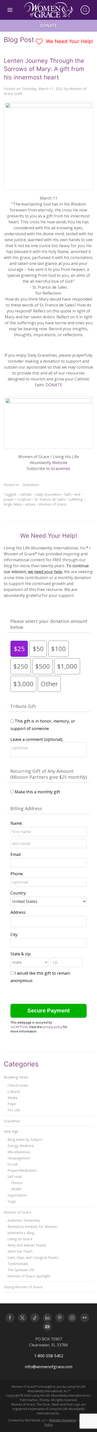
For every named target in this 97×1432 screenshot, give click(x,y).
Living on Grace (19, 1239)
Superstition (17, 1195)
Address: (18, 912)
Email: (15, 854)
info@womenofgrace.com (48, 1366)
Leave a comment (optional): (36, 739)
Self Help (14, 1176)
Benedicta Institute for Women (32, 1226)
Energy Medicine (20, 1145)
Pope (11, 1104)
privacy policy (52, 1027)
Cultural (13, 1091)
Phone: (16, 873)
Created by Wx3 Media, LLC (27, 1420)
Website (59, 462)
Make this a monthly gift (37, 792)
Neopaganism (18, 1158)
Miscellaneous (18, 1152)
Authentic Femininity (23, 1220)
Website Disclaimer (62, 1420)
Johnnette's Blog (20, 1232)
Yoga (11, 1201)
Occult (12, 1164)
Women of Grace (52, 504)
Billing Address (26, 808)
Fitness (17, 1182)
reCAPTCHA (19, 1027)
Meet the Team (20, 1251)
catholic (26, 494)
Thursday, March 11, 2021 (42, 88)
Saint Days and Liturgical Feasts (33, 1257)
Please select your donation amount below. (49, 624)
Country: (18, 893)
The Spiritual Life (20, 1270)
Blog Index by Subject (24, 1139)
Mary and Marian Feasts (27, 1245)
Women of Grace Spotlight (28, 1276)
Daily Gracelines (48, 494)
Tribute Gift (23, 706)
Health (16, 1189)
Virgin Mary (13, 504)
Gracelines (60, 468)
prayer (9, 499)
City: (14, 934)
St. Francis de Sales (50, 499)
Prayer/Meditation (22, 1170)
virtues (30, 504)
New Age (11, 1131)
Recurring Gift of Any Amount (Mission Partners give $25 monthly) (48, 774)
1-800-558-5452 (48, 1356)
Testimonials (17, 1263)
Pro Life (13, 1110)
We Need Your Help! (68, 41)
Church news (17, 1085)
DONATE (54, 385)
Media (12, 1097)
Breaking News (16, 1077)
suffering (76, 499)
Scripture (24, 499)
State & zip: (20, 954)
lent (78, 494)
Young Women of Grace (23, 1287)
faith (67, 494)
